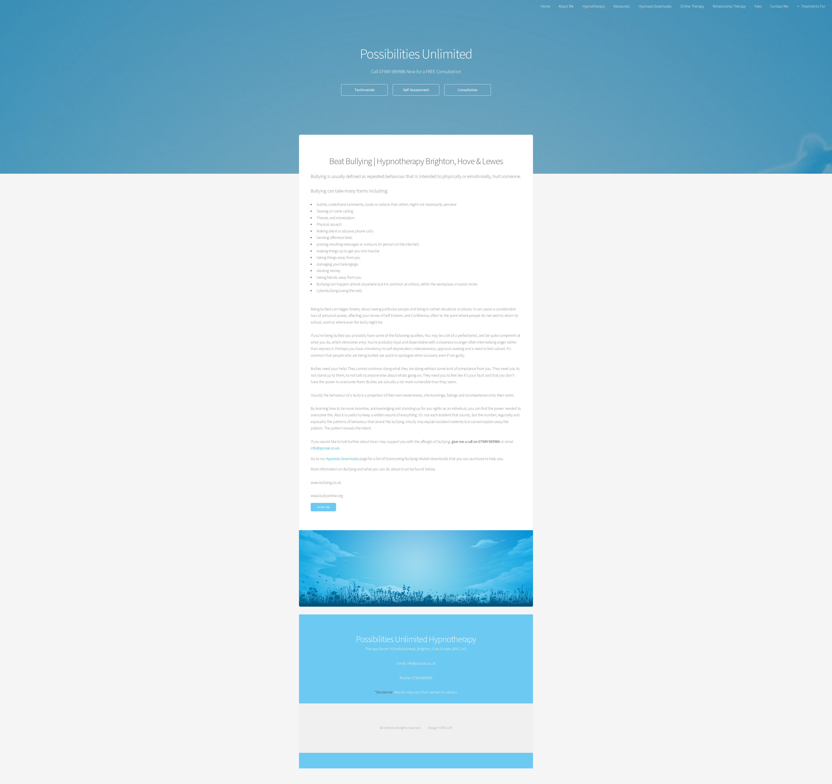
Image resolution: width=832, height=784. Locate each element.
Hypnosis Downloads (655, 6)
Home (545, 6)
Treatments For (813, 6)
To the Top (323, 507)
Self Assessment (416, 89)
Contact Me (779, 6)
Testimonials (364, 89)
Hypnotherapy (593, 6)
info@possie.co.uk (325, 447)
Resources (621, 6)
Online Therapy (692, 6)
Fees (758, 6)
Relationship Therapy (729, 6)
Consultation (467, 89)
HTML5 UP (445, 728)
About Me (566, 6)
